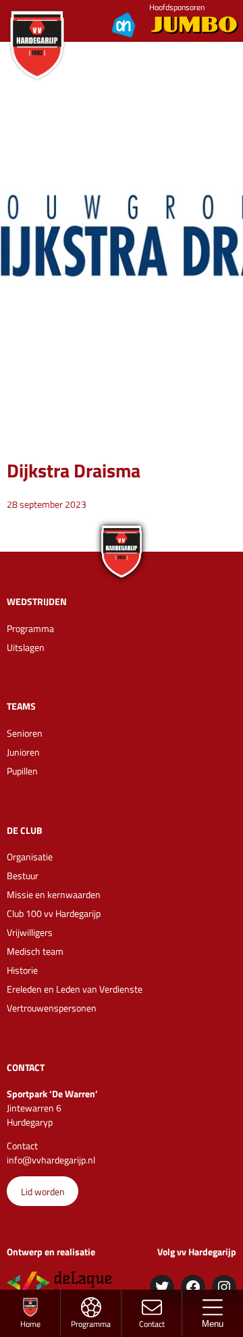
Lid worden (43, 1191)
